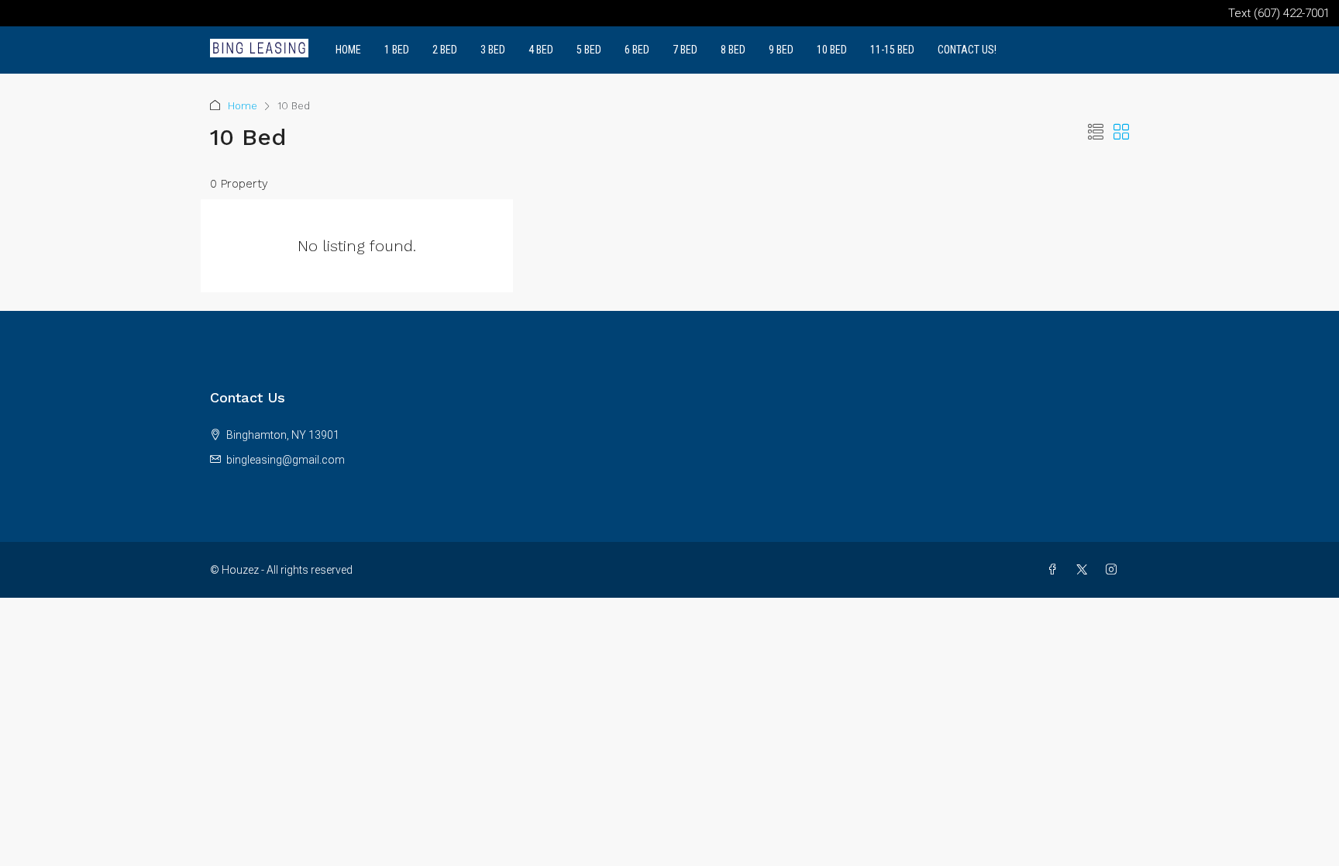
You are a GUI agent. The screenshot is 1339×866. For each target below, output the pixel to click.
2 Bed (444, 49)
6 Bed (637, 49)
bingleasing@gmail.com (285, 460)
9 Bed (781, 49)
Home (348, 49)
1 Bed (396, 49)
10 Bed (832, 49)
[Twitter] (1084, 570)
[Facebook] (1055, 570)
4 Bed (540, 49)
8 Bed (733, 49)
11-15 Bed (892, 49)
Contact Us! (967, 49)
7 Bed (685, 49)
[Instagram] (1114, 570)
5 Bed (589, 49)
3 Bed (492, 49)
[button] (1095, 132)
